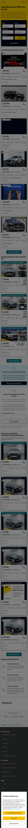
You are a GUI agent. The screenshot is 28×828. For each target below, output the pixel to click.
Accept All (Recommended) (14, 813)
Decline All (14, 818)
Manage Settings (13, 823)
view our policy (17, 809)
